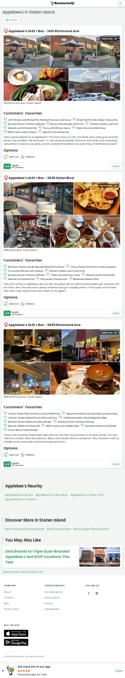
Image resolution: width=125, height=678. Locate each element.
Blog (6, 603)
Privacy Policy (11, 609)
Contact (9, 597)
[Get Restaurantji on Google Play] (16, 642)
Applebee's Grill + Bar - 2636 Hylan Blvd (41, 177)
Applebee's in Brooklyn (51, 495)
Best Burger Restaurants (91, 529)
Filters (11, 20)
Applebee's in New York (87, 495)
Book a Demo (52, 597)
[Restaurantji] (62, 3)
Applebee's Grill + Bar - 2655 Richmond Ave (44, 324)
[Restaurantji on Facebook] (88, 593)
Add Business (52, 609)
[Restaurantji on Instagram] (97, 593)
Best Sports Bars (59, 529)
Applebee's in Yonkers (20, 499)
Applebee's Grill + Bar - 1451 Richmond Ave (43, 31)
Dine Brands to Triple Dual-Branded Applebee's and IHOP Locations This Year (37, 557)
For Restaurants (53, 592)
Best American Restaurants (25, 529)
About (7, 592)
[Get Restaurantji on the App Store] (16, 633)
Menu (116, 166)
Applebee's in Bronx (19, 495)
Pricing (48, 603)
